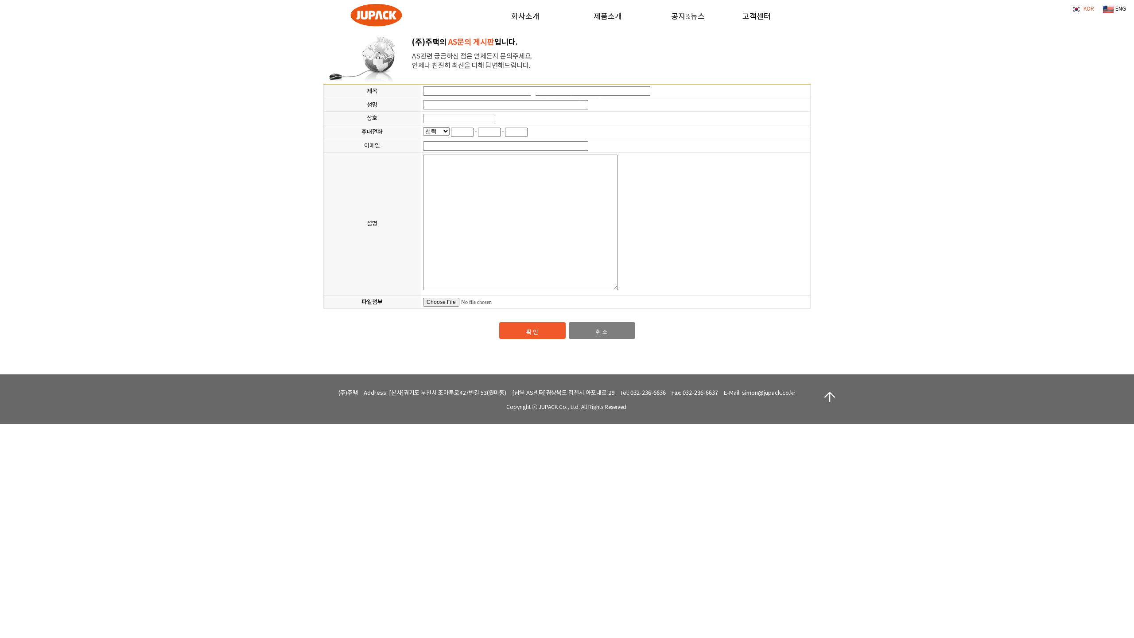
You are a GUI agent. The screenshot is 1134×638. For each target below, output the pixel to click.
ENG (1120, 8)
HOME (545, 97)
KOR (1088, 8)
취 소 (602, 331)
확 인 (532, 331)
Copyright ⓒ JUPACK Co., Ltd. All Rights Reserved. (567, 406)
